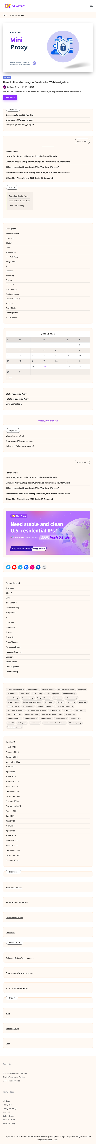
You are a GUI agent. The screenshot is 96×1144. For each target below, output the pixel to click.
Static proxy (22, 723)
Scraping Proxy (12, 1029)
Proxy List (10, 285)
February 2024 (12, 841)
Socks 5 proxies (61, 718)
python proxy (79, 710)
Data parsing (37, 694)
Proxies (7, 77)
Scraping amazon (14, 718)
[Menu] (91, 6)
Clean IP (6, 1112)
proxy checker (28, 706)
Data (8, 248)
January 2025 (12, 786)
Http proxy (58, 698)
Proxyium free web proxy (37, 710)
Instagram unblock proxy (32, 702)
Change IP (82, 689)
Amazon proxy (33, 689)
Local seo (82, 702)
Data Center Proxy (16, 206)
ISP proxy (60, 702)
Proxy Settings (9, 1123)
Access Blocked (12, 234)
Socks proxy (74, 718)
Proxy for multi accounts (64, 706)
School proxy (70, 714)
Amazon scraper (48, 689)
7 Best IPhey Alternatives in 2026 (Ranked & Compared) (30, 178)
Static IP (11, 723)
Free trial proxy (13, 698)
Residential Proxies (14, 887)
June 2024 (10, 821)
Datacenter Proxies (11, 1081)
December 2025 (13, 762)
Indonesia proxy (71, 698)
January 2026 (12, 757)
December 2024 (13, 791)
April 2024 (10, 831)
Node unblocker (13, 706)
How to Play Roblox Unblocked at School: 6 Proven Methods (31, 156)
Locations (10, 933)
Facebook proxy (69, 694)
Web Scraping (11, 317)
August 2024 (11, 811)
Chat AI (9, 243)
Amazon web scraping (66, 689)
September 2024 (13, 806)
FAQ (8, 1044)
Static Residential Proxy (18, 196)
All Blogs (6, 1101)
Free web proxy (27, 698)
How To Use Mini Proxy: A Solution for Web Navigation (35, 82)
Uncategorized (12, 313)
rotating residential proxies (52, 714)
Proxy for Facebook (44, 706)
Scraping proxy (45, 718)
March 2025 (11, 777)
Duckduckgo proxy (52, 694)
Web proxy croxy (75, 723)
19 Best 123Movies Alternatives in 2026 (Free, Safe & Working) (32, 167)
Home (5, 15)
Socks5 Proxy (9, 1120)
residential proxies (31, 714)
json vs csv (71, 702)
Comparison (12, 694)
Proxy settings (55, 710)
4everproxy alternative (16, 689)
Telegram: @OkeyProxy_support (20, 125)
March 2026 (11, 747)
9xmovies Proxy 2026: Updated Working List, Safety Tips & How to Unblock (38, 162)
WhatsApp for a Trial (15, 436)
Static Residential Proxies (17, 902)
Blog (8, 1013)
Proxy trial (67, 710)
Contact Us (82, 141)
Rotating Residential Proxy (19, 201)
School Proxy (8, 1116)
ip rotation (49, 702)
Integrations (11, 262)
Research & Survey (13, 299)
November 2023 (13, 855)
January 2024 (12, 845)
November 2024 (13, 796)
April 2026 (10, 742)
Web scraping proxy (15, 727)
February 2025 (12, 781)
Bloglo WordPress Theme (48, 1140)
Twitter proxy (35, 723)
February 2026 (12, 752)
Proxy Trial (7, 1105)
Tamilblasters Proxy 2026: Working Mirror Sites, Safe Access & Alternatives (38, 172)
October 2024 (12, 801)
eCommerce (11, 252)
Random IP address (14, 714)
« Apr (10, 377)
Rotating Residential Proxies (15, 1073)
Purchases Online (12, 294)
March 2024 (11, 836)
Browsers (10, 238)
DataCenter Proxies (14, 918)
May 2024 (10, 826)
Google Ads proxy (43, 698)
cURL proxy (24, 694)
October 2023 (12, 860)
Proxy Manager (12, 289)
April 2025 (10, 772)
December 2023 (13, 850)
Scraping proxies (30, 718)
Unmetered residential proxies (54, 723)
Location (9, 271)
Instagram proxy (13, 702)
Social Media (11, 308)
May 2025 (10, 767)
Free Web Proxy (12, 257)
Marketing (10, 275)
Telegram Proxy (9, 1108)
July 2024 (10, 816)
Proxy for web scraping (16, 710)
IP (6, 266)
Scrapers (9, 303)
